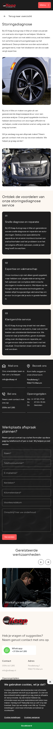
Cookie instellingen (12, 717)
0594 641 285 (8, 407)
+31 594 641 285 (19, 651)
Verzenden (9, 537)
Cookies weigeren (32, 717)
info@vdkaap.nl (9, 379)
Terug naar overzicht (20, 16)
